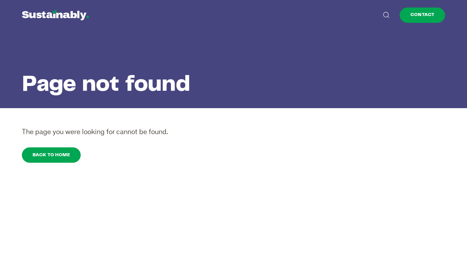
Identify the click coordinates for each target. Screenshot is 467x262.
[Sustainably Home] (55, 15)
